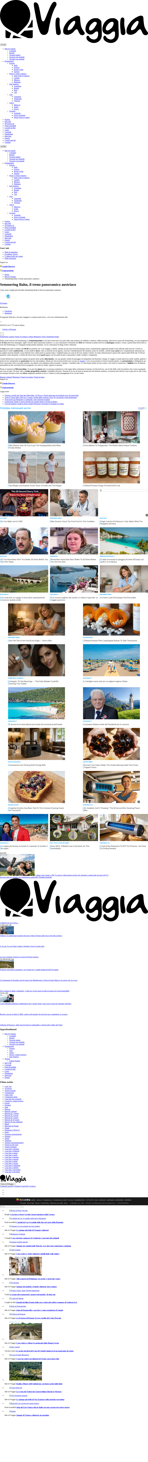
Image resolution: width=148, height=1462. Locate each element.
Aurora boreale (10, 1091)
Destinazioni (9, 61)
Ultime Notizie (14, 1061)
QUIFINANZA (110, 1200)
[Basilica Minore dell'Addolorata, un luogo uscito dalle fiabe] (76, 1371)
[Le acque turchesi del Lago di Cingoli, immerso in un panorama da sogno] (76, 1347)
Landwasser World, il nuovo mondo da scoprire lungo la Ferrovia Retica (31, 402)
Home (7, 275)
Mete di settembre (11, 252)
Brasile (16, 88)
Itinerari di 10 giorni (12, 1120)
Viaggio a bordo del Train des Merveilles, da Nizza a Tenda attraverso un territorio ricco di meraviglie (42, 395)
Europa (12, 63)
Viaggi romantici (11, 1147)
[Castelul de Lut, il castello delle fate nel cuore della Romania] (76, 1218)
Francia (16, 67)
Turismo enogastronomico (14, 1143)
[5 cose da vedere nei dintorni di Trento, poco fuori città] (76, 1355)
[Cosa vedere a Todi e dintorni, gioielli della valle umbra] (76, 1250)
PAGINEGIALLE (48, 1200)
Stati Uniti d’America (21, 76)
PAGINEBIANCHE (79, 1200)
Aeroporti (8, 1089)
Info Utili (8, 1063)
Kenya (16, 109)
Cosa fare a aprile (11, 1155)
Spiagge (8, 1136)
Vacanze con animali (16, 59)
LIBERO (33, 1200)
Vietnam (17, 101)
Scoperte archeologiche (13, 1134)
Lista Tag (8, 1086)
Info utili (8, 122)
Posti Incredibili (10, 1067)
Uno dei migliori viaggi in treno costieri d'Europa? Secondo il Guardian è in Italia (34, 404)
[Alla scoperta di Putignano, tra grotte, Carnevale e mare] (76, 1266)
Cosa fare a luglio (11, 1161)
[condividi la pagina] (2, 334)
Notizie (7, 119)
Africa (11, 103)
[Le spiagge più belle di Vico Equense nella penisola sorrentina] (76, 1396)
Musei (7, 1124)
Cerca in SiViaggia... (8, 1184)
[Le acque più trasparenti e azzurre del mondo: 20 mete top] (76, 1291)
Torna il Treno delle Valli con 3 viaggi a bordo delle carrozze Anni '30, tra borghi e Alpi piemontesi (41, 397)
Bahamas (17, 82)
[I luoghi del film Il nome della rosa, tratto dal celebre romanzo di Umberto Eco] (76, 1298)
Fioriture (8, 1105)
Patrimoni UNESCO (12, 1130)
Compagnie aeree (11, 1097)
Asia (11, 95)
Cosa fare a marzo (11, 1153)
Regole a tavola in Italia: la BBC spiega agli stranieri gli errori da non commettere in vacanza (33, 1014)
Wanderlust (9, 134)
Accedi (3, 45)
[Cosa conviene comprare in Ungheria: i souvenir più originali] (76, 1234)
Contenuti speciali (6, 1186)
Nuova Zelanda (19, 115)
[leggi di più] (1, 321)
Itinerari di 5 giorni (11, 1118)
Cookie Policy (45, 1203)
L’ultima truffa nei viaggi (14, 256)
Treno (44, 337)
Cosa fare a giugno (11, 1159)
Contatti (7, 142)
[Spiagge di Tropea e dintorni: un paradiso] (76, 1411)
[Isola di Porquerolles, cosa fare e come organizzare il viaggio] (76, 1306)
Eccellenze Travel (11, 254)
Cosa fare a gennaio (12, 1149)
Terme (7, 1138)
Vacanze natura (14, 55)
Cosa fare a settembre (12, 1166)
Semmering (4, 337)
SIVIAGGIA (102, 1200)
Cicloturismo (9, 1093)
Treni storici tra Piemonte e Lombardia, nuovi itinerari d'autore (27, 400)
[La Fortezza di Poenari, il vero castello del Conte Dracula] (76, 1314)
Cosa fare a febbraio (12, 1151)
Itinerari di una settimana (14, 1122)
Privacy (37, 1203)
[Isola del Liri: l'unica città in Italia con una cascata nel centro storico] (76, 1403)
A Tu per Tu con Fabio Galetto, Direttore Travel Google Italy (22, 946)
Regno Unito (18, 70)
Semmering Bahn (52, 337)
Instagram (8, 313)
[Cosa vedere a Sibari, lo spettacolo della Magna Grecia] (76, 1330)
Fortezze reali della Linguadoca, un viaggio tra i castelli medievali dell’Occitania (29, 970)
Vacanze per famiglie (17, 57)
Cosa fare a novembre (13, 1170)
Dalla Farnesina (10, 258)
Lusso (7, 130)
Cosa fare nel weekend (13, 1099)
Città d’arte (9, 1095)
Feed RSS (25, 1186)
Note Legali (30, 1203)
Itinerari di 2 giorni (11, 1116)
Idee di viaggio (10, 49)
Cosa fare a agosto (11, 1163)
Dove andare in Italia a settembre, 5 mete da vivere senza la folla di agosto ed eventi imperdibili (34, 991)
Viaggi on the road (11, 1145)
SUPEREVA (128, 1200)
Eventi (7, 1103)
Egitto (16, 107)
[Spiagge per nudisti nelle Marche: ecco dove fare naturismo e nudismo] (76, 1242)
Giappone (17, 97)
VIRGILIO (39, 1200)
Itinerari (7, 1109)
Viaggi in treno (39, 377)
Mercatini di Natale (12, 1126)
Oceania (12, 111)
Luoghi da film (10, 128)
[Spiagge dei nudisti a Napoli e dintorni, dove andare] (76, 1283)
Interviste (8, 136)
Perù (15, 90)
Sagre (7, 1132)
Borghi (11, 53)
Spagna (16, 72)
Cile (15, 92)
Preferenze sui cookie (56, 1203)
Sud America (14, 84)
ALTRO (3, 146)
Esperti (7, 138)
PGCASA (70, 1200)
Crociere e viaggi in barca (14, 1101)
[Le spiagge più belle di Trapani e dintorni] (76, 1226)
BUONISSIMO (119, 1200)
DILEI (96, 1200)
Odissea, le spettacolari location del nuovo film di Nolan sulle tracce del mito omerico (31, 936)
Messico (17, 80)
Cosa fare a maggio (12, 1157)
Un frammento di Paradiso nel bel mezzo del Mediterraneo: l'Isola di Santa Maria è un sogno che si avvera (38, 980)
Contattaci (17, 1186)
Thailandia (18, 99)
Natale (7, 1128)
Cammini (12, 51)
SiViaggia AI (9, 124)
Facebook (8, 311)
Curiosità (8, 132)
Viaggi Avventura (21, 337)
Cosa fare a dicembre (12, 1172)
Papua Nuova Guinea (22, 117)
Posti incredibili (10, 126)
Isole (6, 1107)
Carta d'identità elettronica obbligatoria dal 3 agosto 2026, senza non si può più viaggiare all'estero (35, 1004)
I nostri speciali (10, 140)
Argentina (17, 86)
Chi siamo (23, 1203)
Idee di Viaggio (10, 277)
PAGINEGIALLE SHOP (60, 1200)
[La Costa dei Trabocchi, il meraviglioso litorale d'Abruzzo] (76, 1388)
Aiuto (65, 1203)
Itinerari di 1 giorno (12, 1114)
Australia (17, 113)
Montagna (38, 337)
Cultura (31, 337)
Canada (16, 78)
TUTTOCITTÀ (90, 1200)
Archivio (32, 1186)
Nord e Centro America (17, 74)
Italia (15, 65)
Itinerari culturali (6, 377)
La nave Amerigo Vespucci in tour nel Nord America (19, 957)
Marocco (17, 105)
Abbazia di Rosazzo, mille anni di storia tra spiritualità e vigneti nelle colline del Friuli (31, 1025)
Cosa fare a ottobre (11, 1168)
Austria (11, 337)
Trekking (8, 1141)
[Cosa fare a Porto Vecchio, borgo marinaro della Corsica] (76, 1211)
